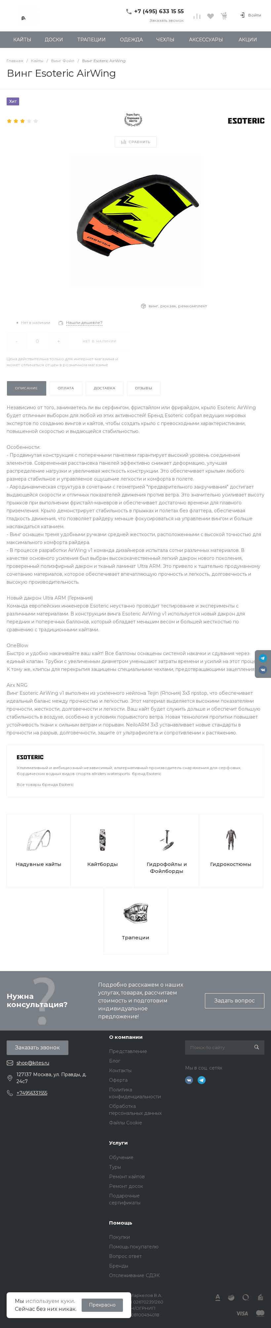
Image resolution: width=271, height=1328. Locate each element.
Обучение (121, 1157)
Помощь (120, 1223)
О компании (126, 1037)
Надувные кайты (38, 864)
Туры (115, 1167)
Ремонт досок (126, 1186)
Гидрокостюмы (231, 864)
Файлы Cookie (125, 1123)
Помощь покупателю (134, 1247)
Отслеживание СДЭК (134, 1275)
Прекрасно (102, 1305)
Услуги (118, 1143)
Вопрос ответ (125, 1256)
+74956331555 (32, 1093)
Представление (128, 1051)
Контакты (120, 1071)
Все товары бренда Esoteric (45, 784)
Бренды (118, 1266)
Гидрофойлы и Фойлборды (167, 867)
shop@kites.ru (33, 1063)
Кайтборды (102, 864)
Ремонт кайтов (127, 1177)
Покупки (119, 1237)
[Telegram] (263, 658)
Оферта (118, 1080)
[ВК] (263, 670)
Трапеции (135, 937)
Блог (114, 1061)
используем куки (49, 1301)
